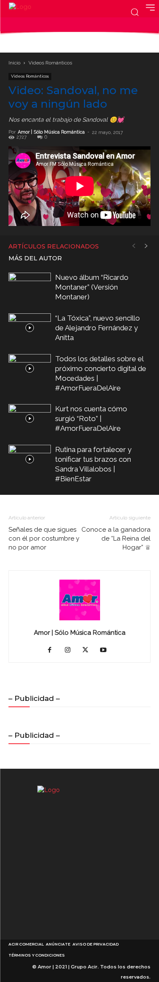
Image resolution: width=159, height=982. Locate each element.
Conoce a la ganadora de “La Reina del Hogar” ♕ (116, 538)
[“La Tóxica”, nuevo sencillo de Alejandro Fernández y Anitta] (29, 328)
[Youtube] (106, 650)
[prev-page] (133, 246)
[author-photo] (79, 620)
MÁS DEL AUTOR (35, 258)
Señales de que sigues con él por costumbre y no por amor (43, 538)
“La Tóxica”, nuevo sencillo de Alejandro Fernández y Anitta (97, 328)
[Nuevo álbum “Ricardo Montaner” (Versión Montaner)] (29, 287)
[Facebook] (53, 650)
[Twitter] (88, 650)
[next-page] (146, 246)
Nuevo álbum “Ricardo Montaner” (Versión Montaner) (91, 287)
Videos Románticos (50, 63)
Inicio (14, 63)
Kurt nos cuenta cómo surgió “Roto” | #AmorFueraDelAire (91, 418)
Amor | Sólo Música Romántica (51, 132)
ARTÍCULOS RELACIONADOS (53, 246)
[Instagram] (71, 650)
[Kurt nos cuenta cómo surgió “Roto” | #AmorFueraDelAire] (29, 418)
